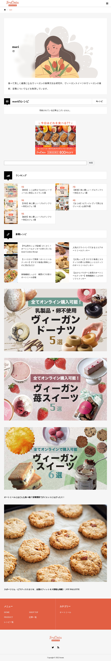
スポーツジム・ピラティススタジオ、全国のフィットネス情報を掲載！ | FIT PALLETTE (42, 589)
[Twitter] (52, 647)
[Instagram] (13, 51)
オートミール (65, 612)
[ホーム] (5, 10)
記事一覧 (33, 617)
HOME (7, 612)
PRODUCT (8, 617)
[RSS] (58, 647)
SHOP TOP (33, 612)
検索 (91, 163)
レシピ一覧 (9, 622)
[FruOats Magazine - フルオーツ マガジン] (12, 3)
